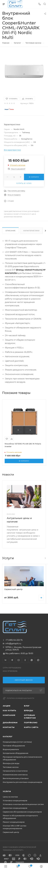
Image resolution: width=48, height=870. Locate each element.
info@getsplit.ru (13, 643)
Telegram (12, 660)
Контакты (8, 727)
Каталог (8, 736)
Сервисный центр (11, 832)
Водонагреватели (11, 749)
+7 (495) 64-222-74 (14, 640)
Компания (9, 715)
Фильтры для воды (11, 763)
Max (38, 660)
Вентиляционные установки (16, 778)
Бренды (28, 710)
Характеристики (31, 231)
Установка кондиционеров (15, 800)
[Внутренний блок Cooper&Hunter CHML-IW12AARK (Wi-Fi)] (24, 71)
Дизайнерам (10, 722)
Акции (6, 706)
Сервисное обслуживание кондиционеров (22, 812)
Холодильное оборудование (15, 753)
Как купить (9, 710)
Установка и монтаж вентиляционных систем (23, 804)
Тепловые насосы (11, 767)
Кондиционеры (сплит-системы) (17, 742)
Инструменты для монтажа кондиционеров (22, 782)
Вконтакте (5, 660)
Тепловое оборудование (14, 746)
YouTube (18, 660)
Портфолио (30, 722)
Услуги (7, 791)
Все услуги (45, 558)
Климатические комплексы (15, 775)
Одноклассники (25, 660)
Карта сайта (31, 727)
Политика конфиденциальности (20, 698)
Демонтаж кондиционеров (15, 808)
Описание (10, 231)
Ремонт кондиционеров (14, 822)
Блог (27, 706)
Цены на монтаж (10, 797)
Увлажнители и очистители (15, 771)
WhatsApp (32, 660)
